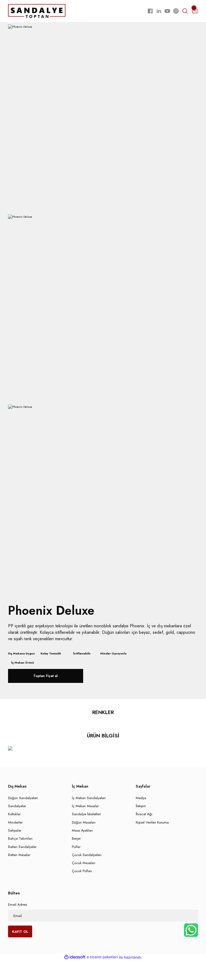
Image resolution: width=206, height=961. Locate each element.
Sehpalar (14, 830)
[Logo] (36, 11)
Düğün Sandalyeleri (23, 797)
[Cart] (195, 11)
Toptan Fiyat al (45, 675)
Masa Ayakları (82, 830)
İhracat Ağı (144, 814)
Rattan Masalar (19, 854)
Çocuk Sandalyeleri (86, 854)
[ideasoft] (75, 957)
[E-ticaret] (102, 957)
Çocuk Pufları (82, 870)
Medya (141, 797)
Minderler (15, 822)
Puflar (76, 846)
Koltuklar (14, 814)
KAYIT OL (20, 931)
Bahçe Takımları (20, 838)
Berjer (76, 838)
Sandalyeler (17, 806)
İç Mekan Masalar (85, 806)
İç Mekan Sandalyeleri (89, 797)
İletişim (141, 806)
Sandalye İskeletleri (86, 814)
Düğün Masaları (83, 822)
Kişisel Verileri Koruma (152, 822)
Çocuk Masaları (83, 862)
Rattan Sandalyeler (22, 846)
